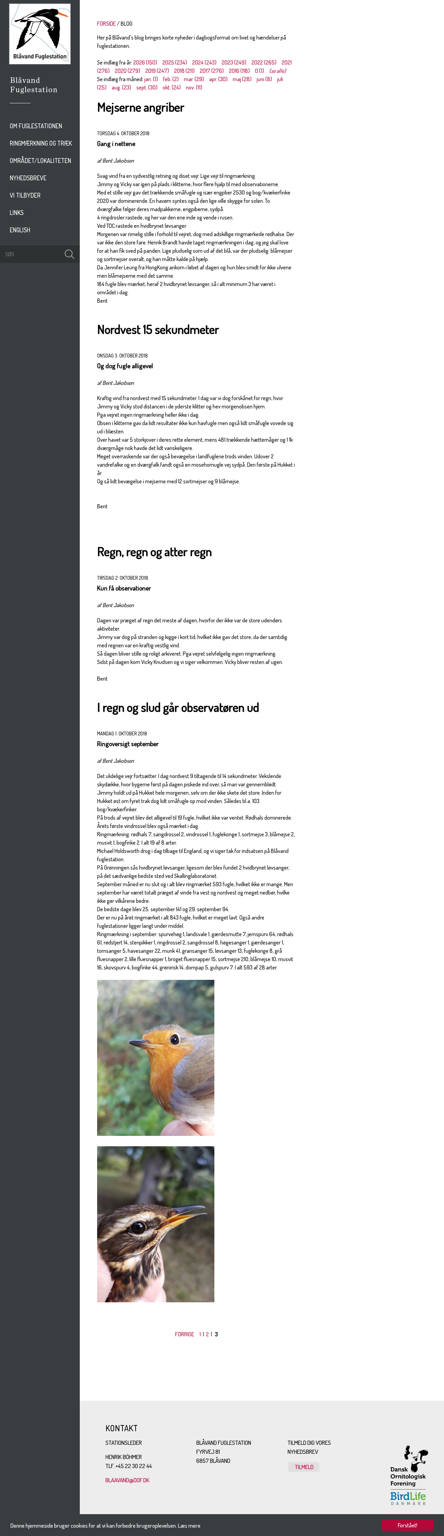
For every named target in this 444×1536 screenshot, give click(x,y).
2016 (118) (239, 70)
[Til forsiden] (40, 62)
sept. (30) (146, 87)
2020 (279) (127, 70)
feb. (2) (171, 79)
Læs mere (189, 1525)
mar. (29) (194, 79)
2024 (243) (204, 62)
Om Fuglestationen (36, 126)
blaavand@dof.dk (127, 1480)
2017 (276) (212, 70)
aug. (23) (121, 87)
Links (17, 212)
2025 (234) (174, 62)
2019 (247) (157, 70)
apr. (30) (218, 79)
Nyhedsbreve (28, 178)
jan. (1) (151, 79)
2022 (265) (263, 62)
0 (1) (259, 70)
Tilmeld (304, 1466)
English (20, 230)
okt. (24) (172, 87)
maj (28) (242, 79)
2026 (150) (145, 62)
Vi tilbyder (25, 195)
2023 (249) (234, 62)
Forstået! (407, 1525)
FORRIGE (184, 1334)
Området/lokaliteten (40, 160)
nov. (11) (194, 87)
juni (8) (264, 79)
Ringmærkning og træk (41, 143)
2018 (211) (184, 70)
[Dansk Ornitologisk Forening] (37, 95)
